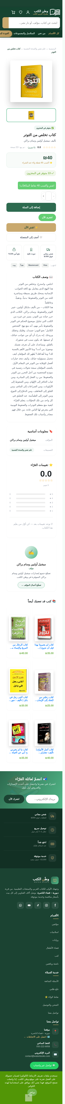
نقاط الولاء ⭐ (52, 997)
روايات (55, 940)
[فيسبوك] (55, 905)
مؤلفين (55, 924)
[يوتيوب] (29, 905)
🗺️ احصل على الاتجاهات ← (37, 1036)
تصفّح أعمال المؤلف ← (31, 585)
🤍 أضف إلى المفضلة (31, 237)
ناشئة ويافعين (52, 963)
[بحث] (5, 22)
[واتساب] (20, 905)
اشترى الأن (47, 217)
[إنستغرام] (46, 905)
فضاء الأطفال (52, 948)
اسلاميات (54, 932)
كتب (57, 956)
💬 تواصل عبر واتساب (44, 1065)
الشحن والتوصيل (51, 1005)
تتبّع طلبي (54, 989)
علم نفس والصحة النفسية (35, 49)
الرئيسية (52, 49)
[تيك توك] (37, 905)
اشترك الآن (14, 799)
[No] (28, 1097)
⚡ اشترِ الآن (31, 227)
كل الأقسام (54, 33)
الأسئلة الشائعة (51, 981)
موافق (32, 1092)
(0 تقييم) (31, 147)
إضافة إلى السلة (31, 207)
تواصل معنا (53, 1013)
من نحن (41, 33)
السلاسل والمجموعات (24, 33)
